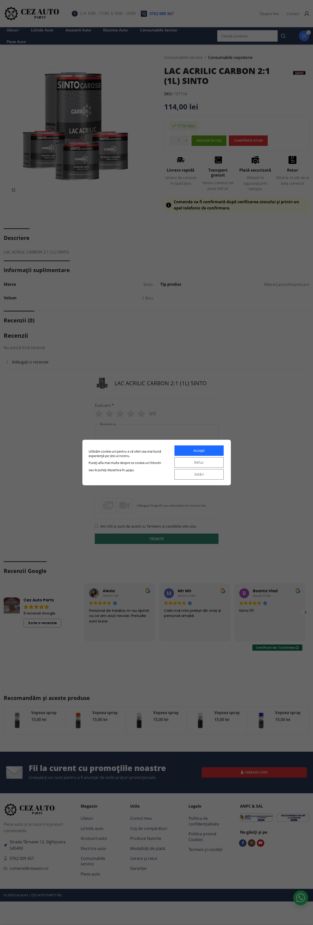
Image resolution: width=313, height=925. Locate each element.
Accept (199, 450)
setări (129, 470)
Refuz (199, 462)
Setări (199, 474)
